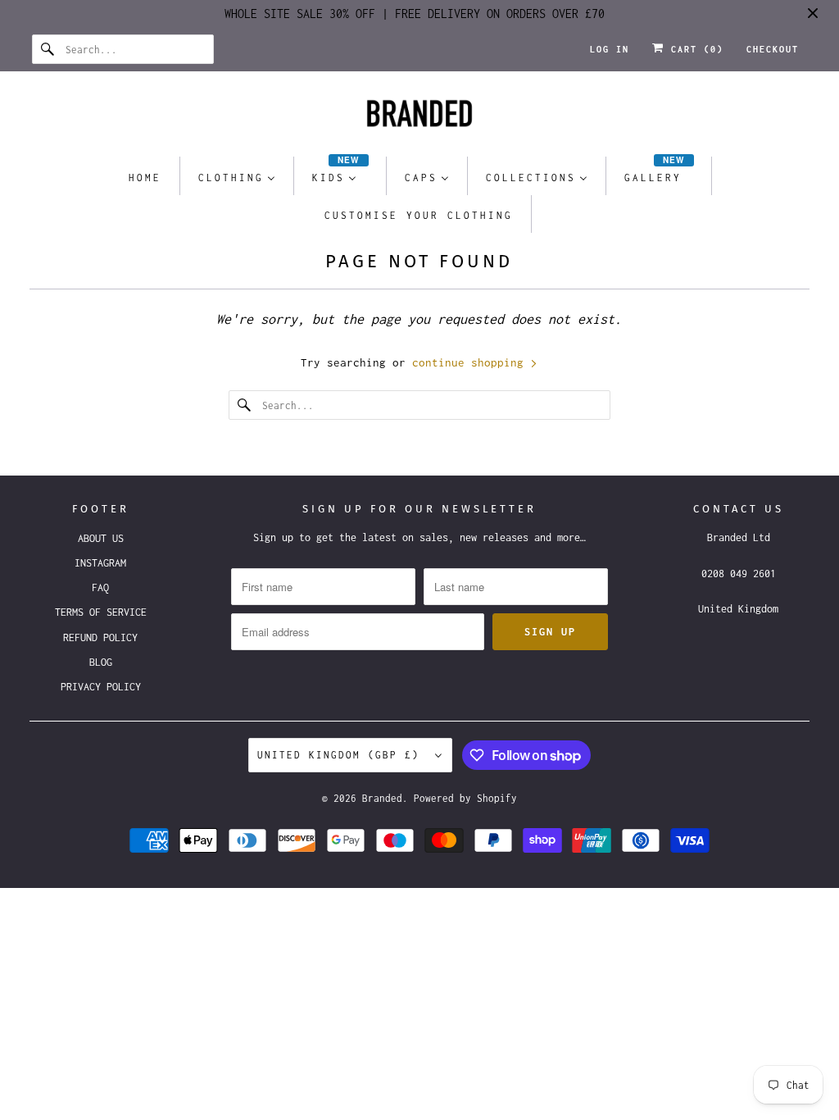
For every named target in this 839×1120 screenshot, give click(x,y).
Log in (609, 49)
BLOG (100, 662)
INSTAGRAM (100, 563)
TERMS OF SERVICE (101, 612)
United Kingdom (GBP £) (342, 754)
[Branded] (419, 118)
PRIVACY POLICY (101, 687)
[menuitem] (145, 177)
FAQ (100, 587)
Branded (382, 798)
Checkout (772, 49)
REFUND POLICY (100, 637)
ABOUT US (101, 538)
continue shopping (471, 362)
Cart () (693, 49)
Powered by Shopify (465, 798)
